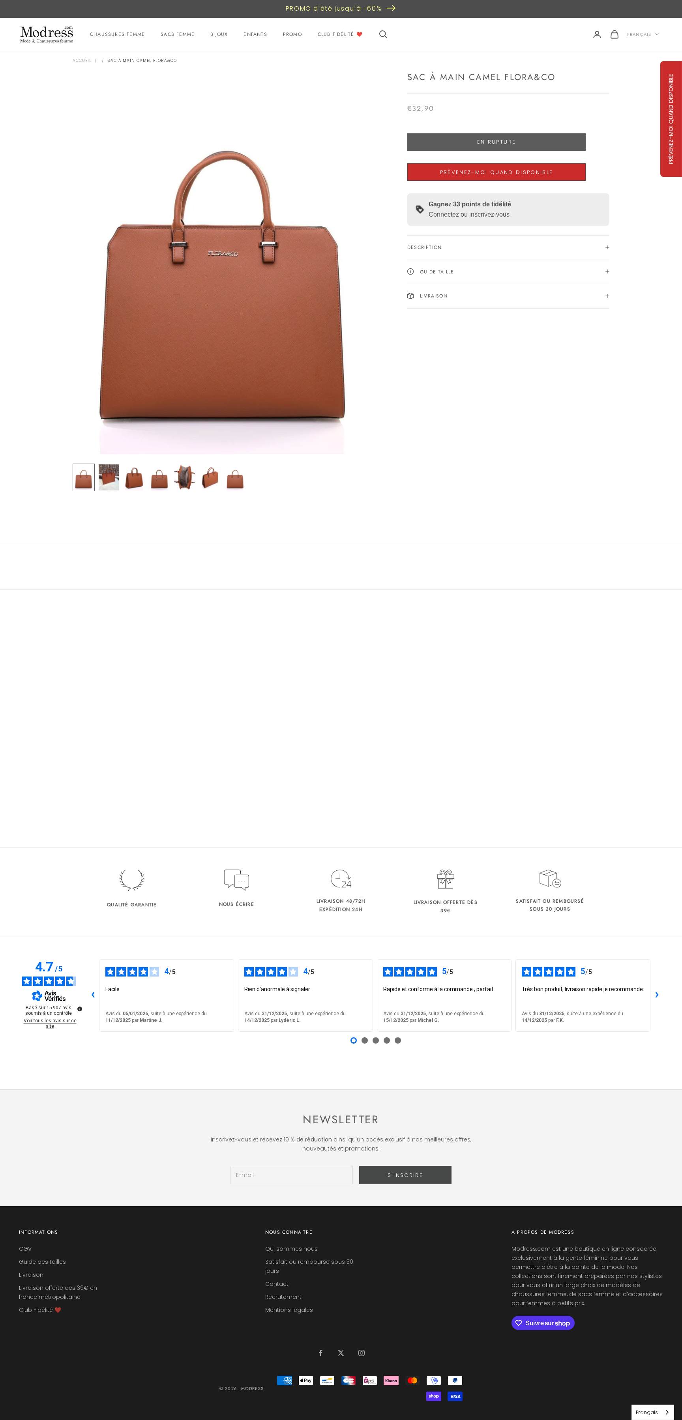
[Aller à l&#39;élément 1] (84, 477)
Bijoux (219, 34)
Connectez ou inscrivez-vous (469, 214)
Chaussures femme (117, 34)
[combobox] (652, 1412)
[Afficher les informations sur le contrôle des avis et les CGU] (80, 1009)
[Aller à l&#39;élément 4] (159, 477)
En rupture (496, 142)
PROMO (292, 34)
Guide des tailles (42, 1262)
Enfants (255, 34)
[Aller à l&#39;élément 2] (109, 477)
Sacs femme (178, 34)
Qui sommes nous (291, 1249)
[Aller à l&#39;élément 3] (134, 477)
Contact (277, 1284)
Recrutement (283, 1297)
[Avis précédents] (92, 995)
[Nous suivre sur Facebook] (320, 1353)
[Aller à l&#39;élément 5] (185, 477)
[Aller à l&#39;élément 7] (235, 477)
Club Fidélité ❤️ (340, 34)
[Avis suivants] (656, 995)
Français (639, 34)
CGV (25, 1249)
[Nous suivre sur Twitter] (341, 1353)
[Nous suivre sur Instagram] (361, 1353)
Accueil (82, 61)
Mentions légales (289, 1310)
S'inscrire (405, 1175)
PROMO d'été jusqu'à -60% (334, 8)
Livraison (31, 1275)
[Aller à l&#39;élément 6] (210, 477)
